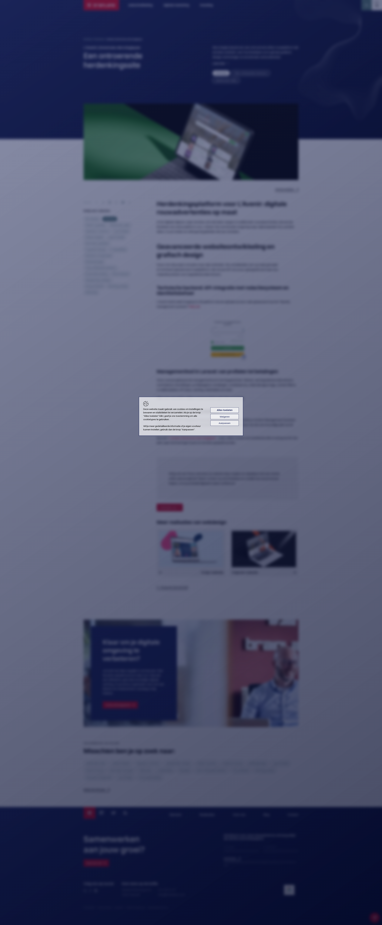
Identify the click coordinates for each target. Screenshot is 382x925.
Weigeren (225, 416)
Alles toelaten (224, 410)
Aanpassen (224, 423)
